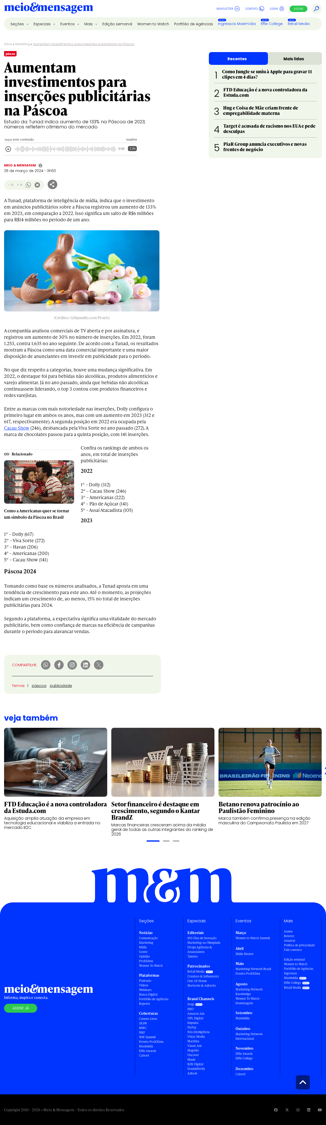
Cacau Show (16, 428)
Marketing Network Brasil (253, 969)
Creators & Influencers (203, 976)
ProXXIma (146, 961)
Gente (143, 952)
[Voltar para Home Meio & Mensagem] (48, 9)
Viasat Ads (194, 1046)
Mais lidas (293, 59)
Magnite (193, 1050)
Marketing (22, 44)
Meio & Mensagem (20, 165)
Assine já (20, 1008)
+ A (19, 184)
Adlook (192, 1073)
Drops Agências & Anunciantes (199, 949)
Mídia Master (245, 954)
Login (274, 9)
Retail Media (299, 23)
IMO (190, 1009)
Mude (191, 1059)
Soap (190, 1004)
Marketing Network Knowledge (249, 991)
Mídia (143, 947)
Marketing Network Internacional (249, 1036)
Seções (17, 24)
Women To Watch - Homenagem (248, 1000)
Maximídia (146, 1046)
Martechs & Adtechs (201, 985)
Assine (298, 9)
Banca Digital (148, 994)
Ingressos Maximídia (237, 23)
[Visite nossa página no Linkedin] (308, 1109)
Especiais (43, 24)
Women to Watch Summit (253, 938)
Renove (289, 936)
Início (8, 44)
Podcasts (145, 980)
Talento (192, 956)
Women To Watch (151, 965)
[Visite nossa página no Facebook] (276, 1109)
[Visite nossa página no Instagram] (298, 1109)
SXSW (143, 1023)
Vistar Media (196, 1036)
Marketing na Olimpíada (203, 942)
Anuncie (289, 940)
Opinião (144, 956)
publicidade (61, 685)
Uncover (193, 1055)
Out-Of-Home (197, 981)
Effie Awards (147, 1051)
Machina (193, 1041)
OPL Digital (195, 1018)
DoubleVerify (196, 1069)
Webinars (145, 990)
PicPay (191, 1027)
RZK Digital (195, 1064)
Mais (89, 24)
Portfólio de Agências (193, 24)
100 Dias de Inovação (201, 938)
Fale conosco (293, 950)
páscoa (39, 685)
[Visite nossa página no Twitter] (287, 1109)
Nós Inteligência (198, 1032)
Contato (251, 9)
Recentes (237, 59)
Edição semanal (117, 24)
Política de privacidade (299, 945)
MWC (143, 1028)
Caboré (144, 1055)
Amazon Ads (196, 1013)
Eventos (68, 24)
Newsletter (224, 9)
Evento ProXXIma (151, 1041)
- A (10, 184)
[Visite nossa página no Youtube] (320, 1109)
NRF (142, 1032)
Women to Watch (153, 24)
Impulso (192, 1023)
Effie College (272, 23)
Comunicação (148, 938)
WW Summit (147, 1037)
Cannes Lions (148, 1019)
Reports (144, 1003)
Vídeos (143, 985)
